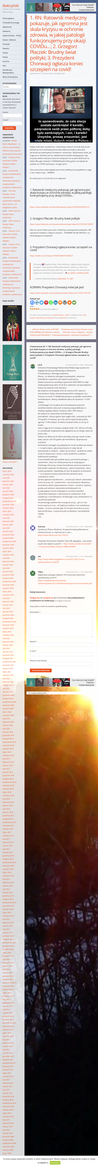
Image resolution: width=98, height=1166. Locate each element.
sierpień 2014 (8, 949)
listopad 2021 (8, 658)
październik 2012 (9, 1023)
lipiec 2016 (7, 872)
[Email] (74, 302)
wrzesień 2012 (8, 1026)
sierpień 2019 (8, 749)
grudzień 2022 (8, 615)
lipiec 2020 (7, 712)
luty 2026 (6, 488)
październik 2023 (9, 581)
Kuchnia (6, 61)
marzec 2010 (8, 1126)
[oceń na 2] (33, 309)
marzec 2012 (8, 1046)
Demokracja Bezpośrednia (8, 71)
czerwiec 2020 (8, 715)
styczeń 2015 (8, 932)
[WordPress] (65, 302)
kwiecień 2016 (8, 882)
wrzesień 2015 (8, 906)
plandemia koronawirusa (45, 318)
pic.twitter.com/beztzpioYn (78, 273)
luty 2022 (6, 648)
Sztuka (5, 53)
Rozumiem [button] (55, 1163)
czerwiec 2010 (8, 1116)
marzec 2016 (8, 886)
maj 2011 (6, 1080)
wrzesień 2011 (8, 1066)
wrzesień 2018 (8, 785)
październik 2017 (9, 822)
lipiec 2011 (7, 1073)
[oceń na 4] (37, 309)
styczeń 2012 (8, 1053)
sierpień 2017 (8, 829)
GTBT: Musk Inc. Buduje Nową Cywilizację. (12, 214)
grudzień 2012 (8, 1016)
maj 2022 (6, 638)
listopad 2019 (8, 739)
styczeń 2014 (8, 973)
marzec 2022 (8, 645)
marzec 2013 (8, 1006)
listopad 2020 (8, 698)
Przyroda (6, 44)
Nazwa (33, 641)
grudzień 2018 (8, 775)
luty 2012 (6, 1049)
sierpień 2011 (8, 1070)
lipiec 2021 (7, 672)
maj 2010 (6, 1120)
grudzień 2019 (8, 735)
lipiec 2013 (7, 993)
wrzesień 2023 (8, 585)
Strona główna (8, 18)
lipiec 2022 (7, 632)
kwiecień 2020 (8, 722)
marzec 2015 (8, 926)
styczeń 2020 (8, 732)
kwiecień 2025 (8, 521)
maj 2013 (6, 999)
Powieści (6, 48)
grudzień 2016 (8, 856)
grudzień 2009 (8, 1136)
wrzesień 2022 (8, 625)
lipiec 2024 (7, 551)
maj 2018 (6, 799)
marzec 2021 (8, 685)
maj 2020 (6, 718)
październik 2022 (9, 621)
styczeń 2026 (8, 491)
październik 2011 (9, 1063)
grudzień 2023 (8, 575)
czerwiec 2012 (8, 1036)
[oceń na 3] (35, 309)
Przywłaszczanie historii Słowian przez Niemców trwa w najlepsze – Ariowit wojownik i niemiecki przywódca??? (77, 332)
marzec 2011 (8, 1086)
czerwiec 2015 (8, 916)
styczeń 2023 (8, 611)
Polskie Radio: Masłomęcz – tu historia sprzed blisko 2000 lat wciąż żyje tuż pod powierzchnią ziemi (12, 147)
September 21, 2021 (65, 278)
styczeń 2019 (8, 772)
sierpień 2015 (8, 909)
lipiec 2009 (7, 1153)
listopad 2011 (8, 1060)
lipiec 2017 (7, 832)
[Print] (69, 302)
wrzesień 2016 (8, 866)
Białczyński (11, 5)
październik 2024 (9, 541)
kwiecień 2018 (8, 802)
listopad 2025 (8, 498)
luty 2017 (6, 849)
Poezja (5, 57)
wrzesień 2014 (8, 946)
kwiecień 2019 (8, 762)
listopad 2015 (8, 899)
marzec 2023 (8, 605)
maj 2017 (6, 839)
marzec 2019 (8, 765)
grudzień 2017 (8, 815)
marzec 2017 (8, 846)
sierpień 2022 (8, 628)
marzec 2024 (8, 565)
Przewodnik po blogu (11, 22)
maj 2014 (6, 959)
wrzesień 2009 (8, 1146)
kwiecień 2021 (8, 682)
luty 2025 (6, 528)
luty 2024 (6, 568)
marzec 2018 (8, 805)
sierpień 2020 (8, 708)
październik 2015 (9, 902)
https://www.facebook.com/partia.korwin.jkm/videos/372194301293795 (60, 293)
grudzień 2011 (8, 1056)
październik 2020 (9, 702)
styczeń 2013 (8, 1013)
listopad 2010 (8, 1100)
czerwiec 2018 (8, 795)
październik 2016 (9, 862)
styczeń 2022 (8, 652)
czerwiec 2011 (8, 1076)
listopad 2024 (8, 538)
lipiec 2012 (7, 1033)
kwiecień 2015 (8, 922)
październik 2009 (9, 1143)
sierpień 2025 (8, 508)
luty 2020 (6, 728)
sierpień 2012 (8, 1029)
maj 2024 (6, 558)
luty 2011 (6, 1090)
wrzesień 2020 (8, 705)
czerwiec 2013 (8, 996)
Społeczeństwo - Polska (61, 315)
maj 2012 (6, 1039)
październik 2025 (9, 501)
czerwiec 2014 (8, 956)
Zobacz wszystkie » (10, 462)
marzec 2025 (8, 525)
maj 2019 (6, 759)
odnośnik (62, 318)
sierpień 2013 (8, 989)
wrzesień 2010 (8, 1106)
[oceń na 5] (38, 309)
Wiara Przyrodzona (10, 77)
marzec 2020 (8, 725)
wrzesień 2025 (8, 504)
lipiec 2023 (7, 591)
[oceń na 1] (31, 309)
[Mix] (60, 302)
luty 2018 (6, 809)
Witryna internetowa (38, 660)
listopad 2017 (8, 819)
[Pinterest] (46, 302)
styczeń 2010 (8, 1133)
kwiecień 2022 (8, 642)
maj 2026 (6, 478)
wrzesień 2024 (8, 545)
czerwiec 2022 (8, 635)
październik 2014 (9, 942)
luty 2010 (6, 1130)
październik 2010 (9, 1103)
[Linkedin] (55, 302)
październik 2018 (9, 782)
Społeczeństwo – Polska (12, 35)
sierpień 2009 (8, 1150)
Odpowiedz (88, 365)
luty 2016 (6, 889)
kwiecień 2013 (8, 1003)
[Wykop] (37, 302)
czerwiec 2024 (8, 555)
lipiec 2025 (7, 511)
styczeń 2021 (8, 692)
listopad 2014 (8, 939)
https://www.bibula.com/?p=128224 (53, 535)
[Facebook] (32, 302)
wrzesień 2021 (8, 665)
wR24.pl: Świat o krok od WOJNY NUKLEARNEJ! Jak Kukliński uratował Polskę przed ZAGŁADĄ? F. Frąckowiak (45, 332)
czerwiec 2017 (8, 835)
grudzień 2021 (8, 655)
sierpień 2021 (8, 668)
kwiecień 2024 (8, 561)
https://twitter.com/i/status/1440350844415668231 (51, 255)
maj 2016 (6, 879)
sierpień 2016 (8, 869)
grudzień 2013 (8, 976)
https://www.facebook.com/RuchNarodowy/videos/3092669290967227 (60, 207)
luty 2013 (6, 1009)
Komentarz (35, 612)
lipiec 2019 (7, 752)
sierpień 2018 (8, 789)
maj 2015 (6, 919)
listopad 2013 (8, 979)
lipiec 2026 (7, 471)
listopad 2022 (8, 618)
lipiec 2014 (7, 953)
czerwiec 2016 (8, 876)
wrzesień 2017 (8, 825)
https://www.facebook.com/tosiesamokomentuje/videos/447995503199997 (61, 224)
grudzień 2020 (8, 695)
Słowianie (6, 31)
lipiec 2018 (7, 792)
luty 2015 (6, 929)
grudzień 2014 (8, 936)
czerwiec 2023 (8, 595)
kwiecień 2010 (8, 1123)
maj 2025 (6, 518)
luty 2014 (6, 969)
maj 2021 (6, 678)
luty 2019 (6, 769)
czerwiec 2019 (8, 755)
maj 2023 (6, 598)
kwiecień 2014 (8, 963)
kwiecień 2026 (8, 481)
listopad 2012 (8, 1019)
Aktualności (7, 27)
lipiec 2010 (7, 1113)
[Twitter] (41, 302)
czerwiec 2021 (8, 675)
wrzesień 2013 (8, 986)
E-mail (33, 651)
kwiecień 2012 (8, 1043)
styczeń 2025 (8, 531)
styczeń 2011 (8, 1093)
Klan (4, 65)
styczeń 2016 (8, 892)
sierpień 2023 (8, 588)
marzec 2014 (8, 966)
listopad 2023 (8, 578)
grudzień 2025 (8, 494)
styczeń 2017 (8, 852)
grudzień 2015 (8, 896)
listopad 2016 (8, 859)
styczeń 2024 (8, 571)
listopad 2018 (8, 779)
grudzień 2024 (8, 535)
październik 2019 (9, 742)
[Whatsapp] (51, 302)
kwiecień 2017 (8, 842)
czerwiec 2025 (8, 514)
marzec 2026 (8, 484)
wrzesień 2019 (8, 745)
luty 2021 (6, 688)
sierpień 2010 (8, 1110)
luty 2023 (6, 608)
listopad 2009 (8, 1140)
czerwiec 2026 (8, 474)
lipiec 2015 (7, 912)
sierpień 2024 (8, 548)
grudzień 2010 (8, 1096)
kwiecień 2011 (8, 1083)
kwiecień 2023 (8, 601)
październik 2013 (9, 983)
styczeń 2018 (8, 812)
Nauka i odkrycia (9, 40)
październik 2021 (9, 662)
